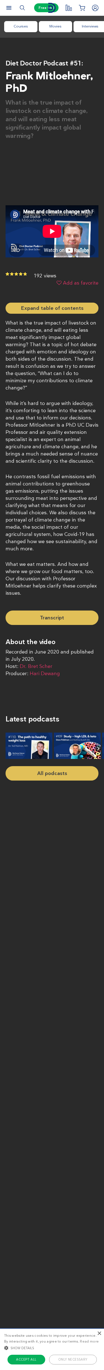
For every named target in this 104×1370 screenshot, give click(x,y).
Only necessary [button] (73, 1359)
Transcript (52, 617)
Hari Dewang (45, 673)
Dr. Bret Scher (36, 666)
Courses (21, 26)
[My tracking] (68, 7)
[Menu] (8, 7)
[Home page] (52, 8)
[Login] (95, 7)
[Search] (22, 7)
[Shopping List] (81, 7)
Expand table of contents (52, 308)
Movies (55, 26)
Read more (89, 1341)
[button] (52, 1348)
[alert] (52, 1349)
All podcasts (52, 773)
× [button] (99, 1333)
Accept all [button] (26, 1359)
